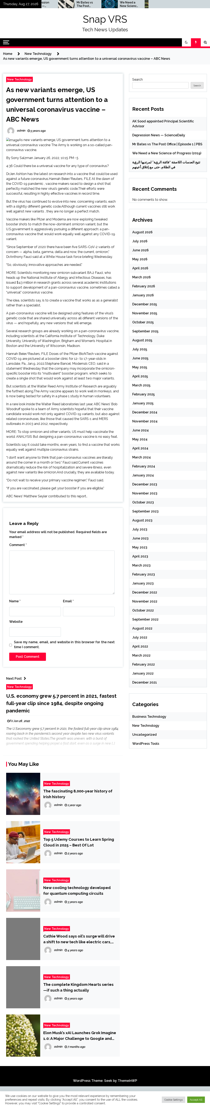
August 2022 (142, 628)
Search (137, 79)
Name (15, 601)
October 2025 (143, 322)
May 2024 (139, 439)
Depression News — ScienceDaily (158, 135)
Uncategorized (144, 735)
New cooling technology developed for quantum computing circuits (77, 890)
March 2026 (141, 277)
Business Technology (149, 717)
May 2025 (139, 367)
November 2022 (144, 601)
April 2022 (140, 646)
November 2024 (145, 421)
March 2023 (141, 565)
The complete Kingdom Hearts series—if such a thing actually (78, 987)
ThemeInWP (127, 1081)
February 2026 (143, 286)
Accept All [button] (196, 1099)
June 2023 (140, 538)
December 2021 (144, 682)
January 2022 (143, 673)
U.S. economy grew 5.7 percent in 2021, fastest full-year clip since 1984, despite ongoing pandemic (61, 703)
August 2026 (142, 232)
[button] (186, 42)
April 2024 (140, 448)
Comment (18, 545)
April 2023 (140, 556)
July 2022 (139, 637)
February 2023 (143, 574)
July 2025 (139, 349)
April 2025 (140, 376)
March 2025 (141, 385)
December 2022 (144, 592)
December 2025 (144, 304)
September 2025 (145, 331)
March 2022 (141, 655)
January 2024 (143, 475)
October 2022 (143, 610)
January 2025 (142, 403)
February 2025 (143, 394)
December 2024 (144, 412)
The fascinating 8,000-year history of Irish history (77, 794)
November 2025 (144, 313)
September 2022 (145, 619)
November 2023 (144, 493)
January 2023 (143, 583)
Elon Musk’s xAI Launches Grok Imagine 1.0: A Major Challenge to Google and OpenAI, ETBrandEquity (79, 1035)
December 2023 (144, 484)
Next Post (14, 678)
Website (16, 622)
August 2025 (142, 340)
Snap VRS (105, 19)
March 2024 (141, 457)
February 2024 (143, 466)
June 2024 (140, 430)
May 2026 (139, 259)
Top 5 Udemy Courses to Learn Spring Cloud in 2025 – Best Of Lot (78, 842)
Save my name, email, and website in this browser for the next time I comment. (64, 644)
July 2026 (139, 241)
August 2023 (142, 520)
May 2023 (139, 547)
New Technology (19, 79)
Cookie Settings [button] (173, 1099)
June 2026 (140, 250)
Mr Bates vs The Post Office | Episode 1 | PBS (70, 4)
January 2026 (143, 295)
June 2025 (140, 358)
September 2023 (145, 511)
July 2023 (139, 529)
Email (68, 601)
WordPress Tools (145, 744)
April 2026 (140, 268)
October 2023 (143, 502)
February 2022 (143, 664)
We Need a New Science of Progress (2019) (114, 4)
